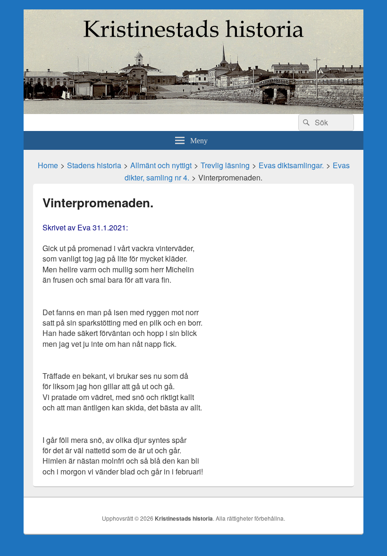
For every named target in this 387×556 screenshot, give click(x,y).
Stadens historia (94, 165)
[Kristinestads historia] (193, 111)
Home (48, 165)
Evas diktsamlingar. (291, 165)
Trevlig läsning (225, 165)
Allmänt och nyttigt (161, 165)
